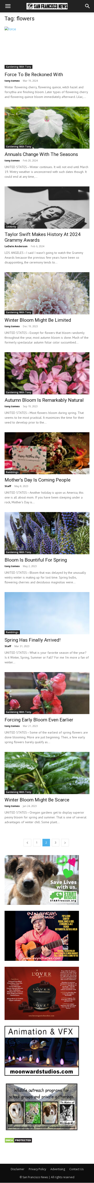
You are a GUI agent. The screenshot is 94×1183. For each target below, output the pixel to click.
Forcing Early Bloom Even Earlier (39, 720)
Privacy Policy (37, 1169)
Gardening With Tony (18, 66)
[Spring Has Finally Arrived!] (47, 613)
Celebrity (11, 226)
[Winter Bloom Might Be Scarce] (47, 773)
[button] (7, 6)
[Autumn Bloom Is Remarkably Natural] (47, 373)
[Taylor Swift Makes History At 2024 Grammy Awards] (47, 207)
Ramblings (12, 472)
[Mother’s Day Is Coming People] (47, 453)
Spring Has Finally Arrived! (32, 640)
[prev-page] (27, 842)
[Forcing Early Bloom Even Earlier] (47, 693)
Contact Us (76, 1169)
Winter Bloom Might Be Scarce (37, 800)
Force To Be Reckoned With (34, 74)
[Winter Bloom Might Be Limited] (47, 293)
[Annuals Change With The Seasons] (47, 128)
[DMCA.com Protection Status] (18, 1142)
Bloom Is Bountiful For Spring (36, 560)
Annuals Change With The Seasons (41, 154)
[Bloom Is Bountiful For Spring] (47, 533)
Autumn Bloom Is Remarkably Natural (44, 400)
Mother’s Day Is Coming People (37, 480)
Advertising (57, 1169)
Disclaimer (17, 1169)
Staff (8, 486)
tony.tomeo (12, 80)
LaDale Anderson (16, 246)
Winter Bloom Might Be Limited (38, 320)
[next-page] (65, 842)
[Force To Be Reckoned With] (47, 48)
